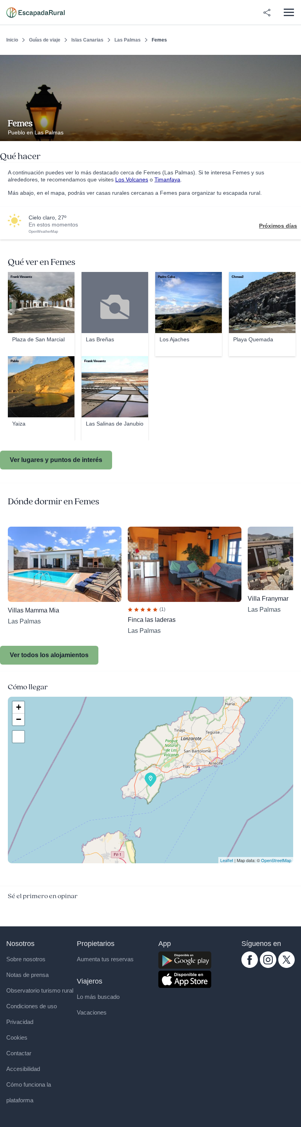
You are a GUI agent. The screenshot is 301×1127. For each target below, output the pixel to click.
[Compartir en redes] (266, 12)
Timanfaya (167, 179)
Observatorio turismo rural (39, 990)
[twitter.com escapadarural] (286, 966)
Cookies (16, 1037)
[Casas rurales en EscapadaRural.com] (35, 12)
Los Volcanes (131, 179)
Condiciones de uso (31, 1006)
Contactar (18, 1053)
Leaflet (226, 860)
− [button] (18, 719)
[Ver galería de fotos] (293, 132)
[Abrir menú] (288, 12)
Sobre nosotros (25, 959)
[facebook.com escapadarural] (249, 966)
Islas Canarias (87, 40)
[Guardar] (292, 61)
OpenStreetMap (276, 860)
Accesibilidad (23, 1068)
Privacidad (19, 1021)
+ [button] (18, 707)
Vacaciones (92, 1012)
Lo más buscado (98, 996)
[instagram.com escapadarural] (268, 966)
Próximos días (278, 226)
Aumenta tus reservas (105, 959)
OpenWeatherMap (43, 232)
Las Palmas (127, 40)
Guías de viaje (44, 40)
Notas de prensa (27, 974)
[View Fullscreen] (18, 737)
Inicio (12, 40)
